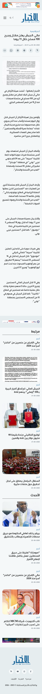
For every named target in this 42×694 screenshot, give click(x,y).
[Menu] (4, 18)
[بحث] (10, 18)
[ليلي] (13, 18)
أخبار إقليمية (35, 31)
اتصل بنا (21, 679)
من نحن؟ (28, 679)
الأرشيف (13, 679)
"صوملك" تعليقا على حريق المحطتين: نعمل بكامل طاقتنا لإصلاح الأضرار (24, 555)
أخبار (38, 339)
